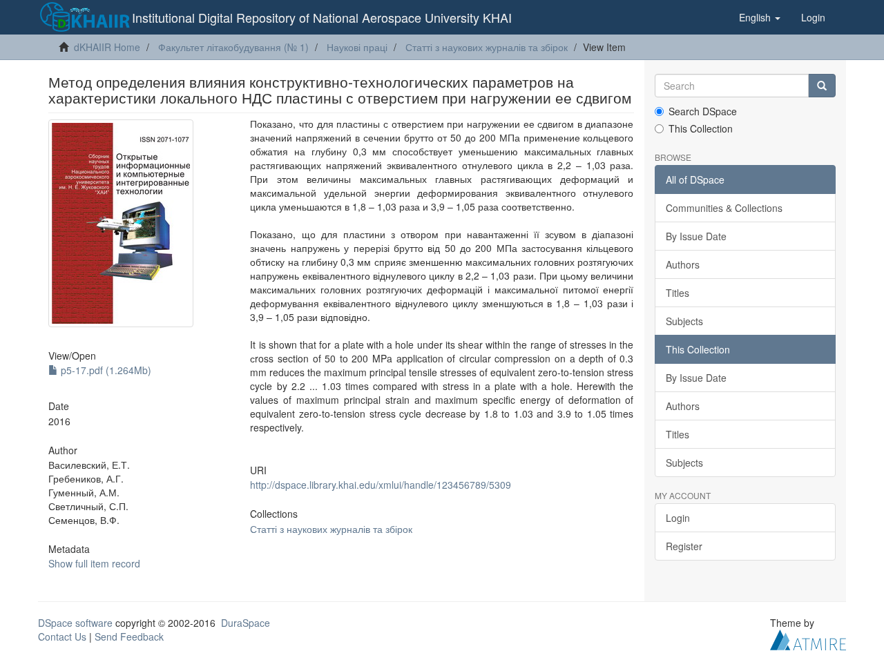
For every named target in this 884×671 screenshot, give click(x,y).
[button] (760, 17)
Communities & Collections (724, 208)
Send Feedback (129, 636)
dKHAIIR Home (107, 47)
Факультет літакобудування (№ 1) (233, 47)
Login (678, 518)
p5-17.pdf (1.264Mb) (104, 370)
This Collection (701, 128)
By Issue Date (696, 236)
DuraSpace (245, 623)
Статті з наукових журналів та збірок (486, 47)
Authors (683, 264)
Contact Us (62, 636)
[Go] (822, 85)
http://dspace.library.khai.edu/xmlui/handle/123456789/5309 (380, 485)
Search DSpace (703, 111)
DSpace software (75, 623)
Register (684, 546)
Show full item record (94, 563)
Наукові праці (357, 47)
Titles (677, 293)
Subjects (684, 321)
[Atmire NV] (808, 638)
